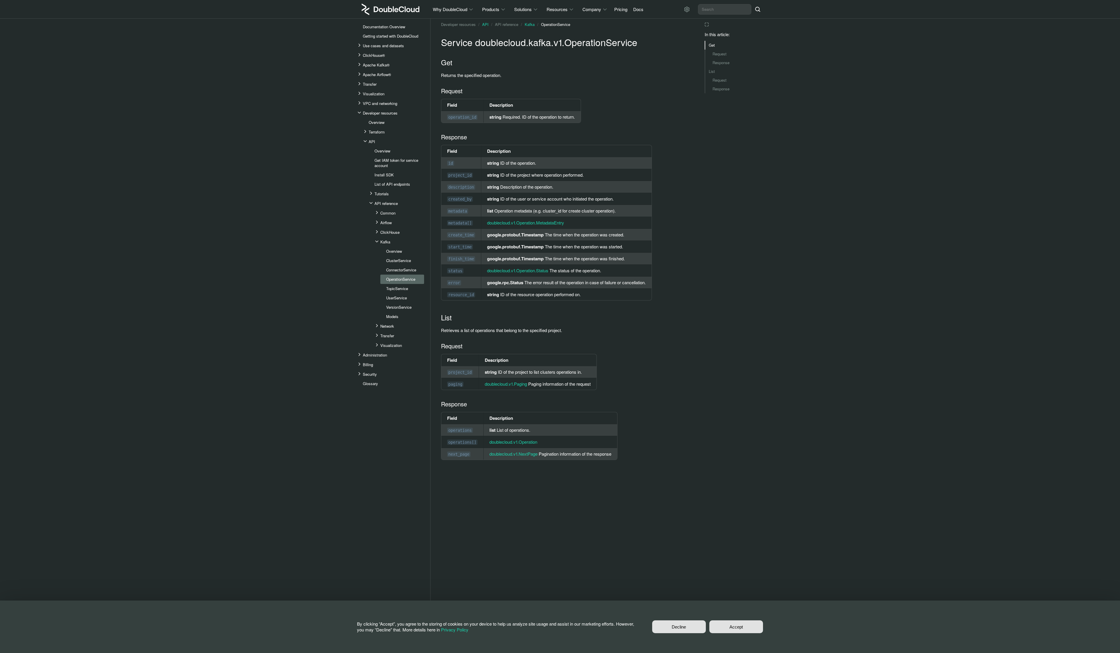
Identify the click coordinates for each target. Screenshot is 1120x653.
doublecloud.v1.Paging (506, 384)
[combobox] (724, 9)
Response (721, 62)
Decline (679, 626)
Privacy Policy (454, 629)
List (712, 71)
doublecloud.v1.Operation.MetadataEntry (525, 223)
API (485, 24)
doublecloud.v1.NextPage (513, 454)
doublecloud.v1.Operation (513, 442)
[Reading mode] (707, 24)
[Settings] (687, 9)
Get (712, 45)
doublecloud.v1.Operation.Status (517, 270)
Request (720, 54)
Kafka (530, 24)
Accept (736, 626)
